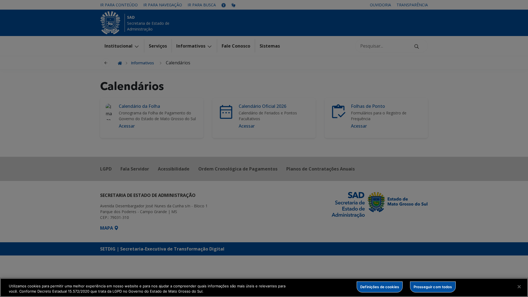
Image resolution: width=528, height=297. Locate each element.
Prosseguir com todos (433, 287)
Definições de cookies (379, 287)
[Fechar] (519, 287)
